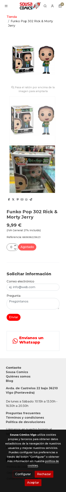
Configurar (23, 474)
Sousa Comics (17, 372)
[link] (30, 6)
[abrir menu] (6, 6)
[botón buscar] (45, 6)
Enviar (13, 317)
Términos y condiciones (25, 417)
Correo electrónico (20, 281)
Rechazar (44, 474)
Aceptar (33, 482)
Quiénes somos (18, 376)
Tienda (12, 17)
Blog (9, 381)
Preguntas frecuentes (23, 413)
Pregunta (14, 295)
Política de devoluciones (25, 422)
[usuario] (52, 6)
